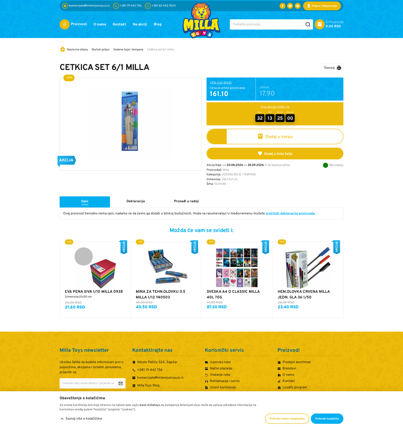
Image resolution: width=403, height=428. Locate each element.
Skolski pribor (101, 49)
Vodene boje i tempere (128, 49)
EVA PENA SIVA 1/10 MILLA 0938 (94, 291)
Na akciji (140, 24)
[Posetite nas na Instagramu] (290, 6)
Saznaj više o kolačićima (83, 419)
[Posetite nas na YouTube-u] (298, 6)
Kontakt (119, 24)
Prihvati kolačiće (327, 419)
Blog (158, 24)
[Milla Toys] (201, 20)
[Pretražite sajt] (308, 24)
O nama (100, 24)
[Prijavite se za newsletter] (120, 383)
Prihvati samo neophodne (287, 419)
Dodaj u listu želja (278, 154)
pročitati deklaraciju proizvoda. (290, 213)
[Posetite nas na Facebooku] (282, 6)
